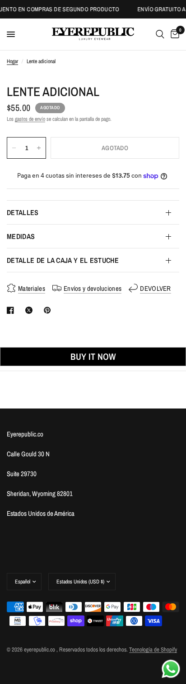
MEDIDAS (21, 236)
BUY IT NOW (93, 356)
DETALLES (23, 212)
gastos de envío (30, 119)
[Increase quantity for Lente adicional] (39, 148)
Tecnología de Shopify (153, 649)
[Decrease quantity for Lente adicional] (14, 148)
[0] (173, 34)
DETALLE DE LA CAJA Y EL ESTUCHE (63, 260)
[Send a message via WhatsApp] (170, 668)
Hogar (12, 61)
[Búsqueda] (160, 34)
